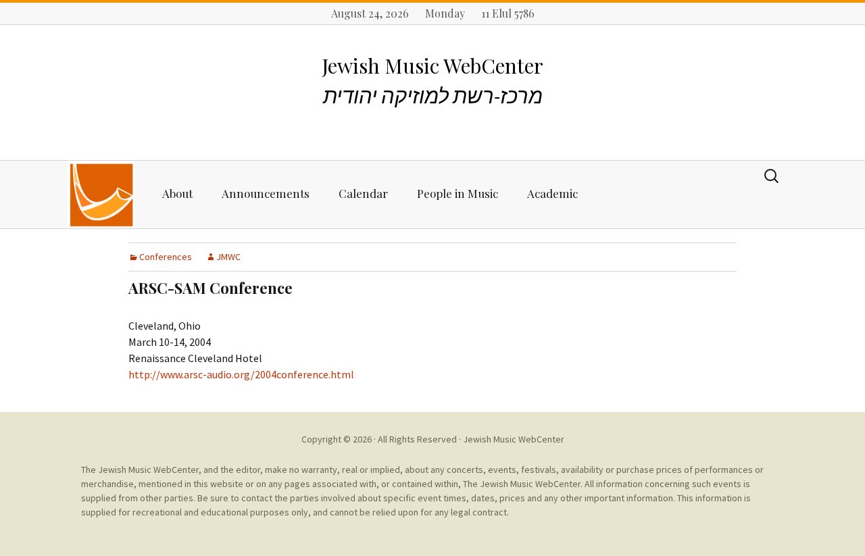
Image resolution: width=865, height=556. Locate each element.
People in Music (457, 193)
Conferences (165, 257)
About (177, 193)
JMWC (228, 257)
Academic (552, 193)
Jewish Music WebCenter (513, 439)
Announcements (266, 193)
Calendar (363, 193)
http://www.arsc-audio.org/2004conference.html (241, 374)
